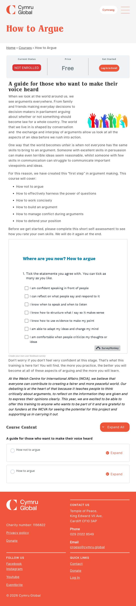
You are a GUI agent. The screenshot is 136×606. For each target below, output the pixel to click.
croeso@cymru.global (87, 547)
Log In (75, 577)
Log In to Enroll (109, 68)
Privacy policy (17, 533)
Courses (25, 48)
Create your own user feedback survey (27, 356)
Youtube (12, 577)
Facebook (14, 564)
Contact (76, 564)
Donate (12, 540)
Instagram (14, 569)
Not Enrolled (27, 68)
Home (11, 48)
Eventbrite (14, 585)
